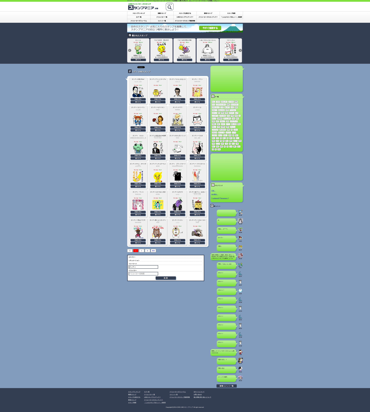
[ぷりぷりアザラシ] (240, 283)
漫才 (218, 124)
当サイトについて (199, 392)
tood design (138, 222)
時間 (231, 140)
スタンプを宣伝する (185, 13)
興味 (213, 140)
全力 (217, 138)
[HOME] (145, 9)
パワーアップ (233, 121)
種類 (221, 146)
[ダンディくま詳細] (197, 125)
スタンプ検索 (231, 13)
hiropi (157, 222)
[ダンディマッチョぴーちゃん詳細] (158, 181)
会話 (236, 115)
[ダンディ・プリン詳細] (197, 97)
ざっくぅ (232, 126)
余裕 (230, 135)
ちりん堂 (138, 109)
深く (224, 138)
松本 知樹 (197, 137)
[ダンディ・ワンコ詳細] (138, 209)
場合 (217, 146)
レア (236, 113)
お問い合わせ (198, 394)
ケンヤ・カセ (138, 81)
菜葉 (158, 81)
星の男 (158, 166)
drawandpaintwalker (177, 166)
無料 (228, 104)
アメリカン (233, 110)
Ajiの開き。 (214, 194)
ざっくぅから (227, 118)
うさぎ (218, 101)
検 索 (166, 278)
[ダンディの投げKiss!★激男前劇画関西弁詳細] (158, 153)
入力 (217, 140)
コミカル (231, 101)
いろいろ (214, 135)
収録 (219, 149)
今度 (237, 143)
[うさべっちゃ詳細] (231, 49)
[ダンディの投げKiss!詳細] (138, 97)
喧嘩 (213, 121)
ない (233, 143)
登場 (240, 140)
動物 (236, 101)
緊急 (239, 124)
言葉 (227, 121)
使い (213, 138)
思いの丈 (234, 124)
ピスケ (223, 124)
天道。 (213, 190)
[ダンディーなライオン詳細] (158, 125)
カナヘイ (214, 113)
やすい (225, 135)
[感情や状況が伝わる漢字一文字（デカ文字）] (240, 248)
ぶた (232, 107)
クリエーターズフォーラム (139, 21)
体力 (231, 138)
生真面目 (219, 118)
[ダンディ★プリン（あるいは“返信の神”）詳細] (197, 209)
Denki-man (197, 81)
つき (226, 143)
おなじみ (214, 132)
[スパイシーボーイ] (240, 353)
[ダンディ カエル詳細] (138, 153)
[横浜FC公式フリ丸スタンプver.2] (240, 213)
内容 (222, 143)
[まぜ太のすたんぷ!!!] (240, 370)
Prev (129, 50)
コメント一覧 (162, 21)
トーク (228, 124)
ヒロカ (177, 194)
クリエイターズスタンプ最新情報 (185, 21)
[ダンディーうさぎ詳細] (197, 153)
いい (237, 138)
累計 (235, 146)
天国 (218, 126)
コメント (228, 132)
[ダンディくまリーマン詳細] (138, 125)
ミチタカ (197, 109)
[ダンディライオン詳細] (177, 238)
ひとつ (235, 140)
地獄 (226, 113)
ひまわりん (138, 166)
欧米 (237, 118)
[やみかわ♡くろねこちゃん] (240, 222)
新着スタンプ (208, 13)
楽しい (214, 126)
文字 (217, 121)
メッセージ (215, 115)
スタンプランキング (139, 13)
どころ (218, 143)
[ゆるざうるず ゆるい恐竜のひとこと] (240, 275)
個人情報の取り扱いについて (202, 397)
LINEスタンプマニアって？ (185, 17)
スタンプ (222, 121)
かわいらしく (215, 107)
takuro (157, 109)
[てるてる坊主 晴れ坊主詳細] (161, 49)
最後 (153, 250)
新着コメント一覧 (227, 386)
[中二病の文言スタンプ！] (240, 257)
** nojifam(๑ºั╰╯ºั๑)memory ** (220, 198)
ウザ (222, 107)
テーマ (234, 132)
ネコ (213, 104)
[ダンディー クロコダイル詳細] (197, 181)
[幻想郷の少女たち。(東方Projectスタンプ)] (240, 362)
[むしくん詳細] (138, 49)
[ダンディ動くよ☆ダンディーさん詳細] (158, 238)
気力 (236, 135)
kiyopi (177, 137)
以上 (239, 146)
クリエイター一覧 (161, 17)
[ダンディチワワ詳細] (177, 125)
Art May (158, 194)
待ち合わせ (222, 129)
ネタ (228, 115)
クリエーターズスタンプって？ (208, 17)
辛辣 (232, 115)
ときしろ (177, 81)
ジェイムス (215, 129)
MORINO (177, 109)
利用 (213, 143)
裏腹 (227, 126)
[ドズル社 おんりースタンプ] (240, 231)
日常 (227, 110)
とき (231, 146)
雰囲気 (223, 126)
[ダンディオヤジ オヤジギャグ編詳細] (138, 181)
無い (213, 146)
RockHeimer (197, 166)
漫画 (236, 107)
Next (240, 50)
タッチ (220, 135)
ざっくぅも (221, 132)
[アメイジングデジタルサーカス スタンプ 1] (240, 379)
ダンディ (231, 113)
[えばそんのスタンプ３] (240, 240)
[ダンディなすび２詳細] (177, 209)
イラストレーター (220, 104)
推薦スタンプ (162, 13)
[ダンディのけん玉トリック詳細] (177, 153)
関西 (222, 113)
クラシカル (222, 115)
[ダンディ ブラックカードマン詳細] (177, 181)
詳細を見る (138, 99)
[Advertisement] (226, 79)
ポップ (214, 118)
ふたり (235, 129)
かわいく (214, 110)
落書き (214, 124)
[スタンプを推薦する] (185, 31)
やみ (233, 118)
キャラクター (234, 104)
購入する (138, 59)
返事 (228, 129)
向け (227, 140)
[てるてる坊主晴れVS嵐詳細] (184, 49)
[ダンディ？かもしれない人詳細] (177, 97)
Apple (197, 222)
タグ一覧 (138, 17)
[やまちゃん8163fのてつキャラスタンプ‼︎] (240, 266)
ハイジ (177, 222)
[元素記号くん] (240, 292)
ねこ (213, 101)
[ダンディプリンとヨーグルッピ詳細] (158, 97)
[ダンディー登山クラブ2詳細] (138, 238)
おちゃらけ (221, 110)
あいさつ (227, 107)
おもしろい (224, 101)
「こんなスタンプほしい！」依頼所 (231, 17)
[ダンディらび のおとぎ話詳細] (158, 209)
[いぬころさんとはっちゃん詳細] (208, 49)
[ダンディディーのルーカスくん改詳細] (197, 238)
